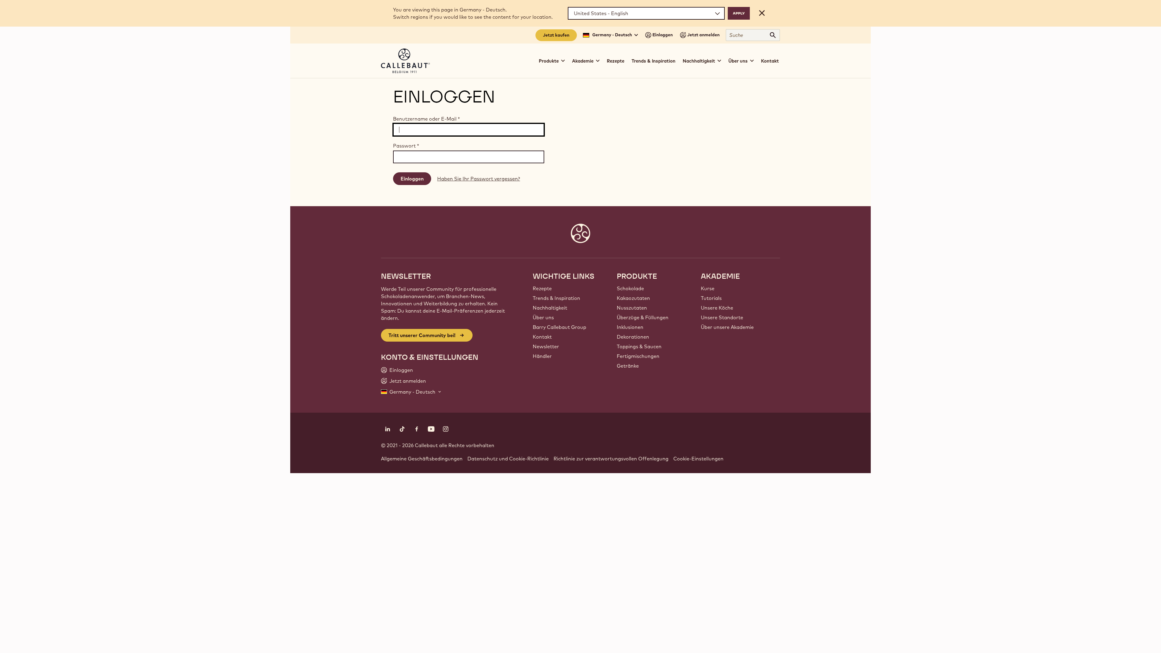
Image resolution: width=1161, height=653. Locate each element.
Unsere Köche (717, 308)
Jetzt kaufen (556, 35)
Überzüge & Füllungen (642, 317)
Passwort (406, 146)
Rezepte (615, 61)
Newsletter (546, 346)
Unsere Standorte (722, 317)
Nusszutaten (632, 308)
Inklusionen (630, 327)
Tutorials (711, 298)
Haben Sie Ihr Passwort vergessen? (478, 179)
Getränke (628, 366)
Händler (542, 356)
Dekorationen (633, 337)
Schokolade (630, 288)
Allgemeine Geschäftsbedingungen (422, 459)
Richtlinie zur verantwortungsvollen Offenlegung (611, 459)
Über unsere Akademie (727, 327)
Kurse (707, 288)
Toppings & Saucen (639, 346)
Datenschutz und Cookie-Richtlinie (508, 459)
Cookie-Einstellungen (698, 459)
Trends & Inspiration (653, 61)
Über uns (543, 317)
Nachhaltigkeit (550, 308)
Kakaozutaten (633, 298)
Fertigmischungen (638, 356)
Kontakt (770, 61)
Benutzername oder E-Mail (426, 119)
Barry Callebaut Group (559, 327)
